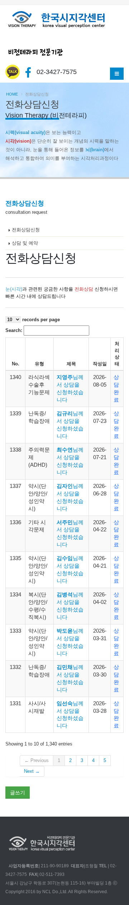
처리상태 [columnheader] (117, 353)
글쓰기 (17, 792)
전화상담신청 (26, 229)
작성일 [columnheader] (100, 363)
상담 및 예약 (25, 243)
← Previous (36, 760)
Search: (14, 330)
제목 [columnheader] (71, 363)
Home (12, 94)
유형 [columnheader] (39, 363)
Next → (32, 771)
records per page (40, 319)
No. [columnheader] (15, 363)
